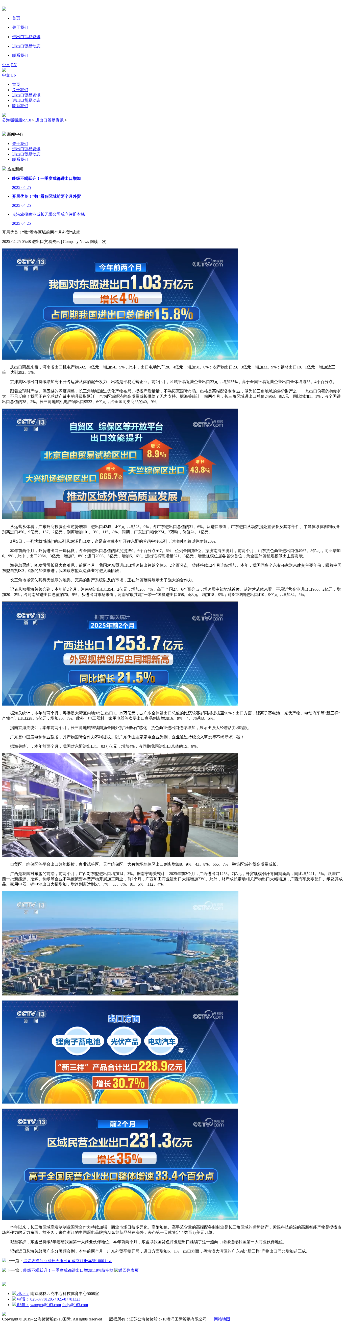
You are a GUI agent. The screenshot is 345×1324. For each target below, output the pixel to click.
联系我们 (20, 106)
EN (14, 65)
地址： (22, 1293)
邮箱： (22, 1305)
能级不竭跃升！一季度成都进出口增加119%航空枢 (68, 1270)
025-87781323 (68, 1299)
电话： (22, 1299)
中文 (6, 65)
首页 (16, 84)
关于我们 (20, 90)
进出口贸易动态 (26, 100)
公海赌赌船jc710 (16, 120)
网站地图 (218, 1319)
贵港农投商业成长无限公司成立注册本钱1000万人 (67, 1261)
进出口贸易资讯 (26, 95)
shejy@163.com (75, 1305)
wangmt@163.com (45, 1305)
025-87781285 (43, 1299)
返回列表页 (128, 1270)
